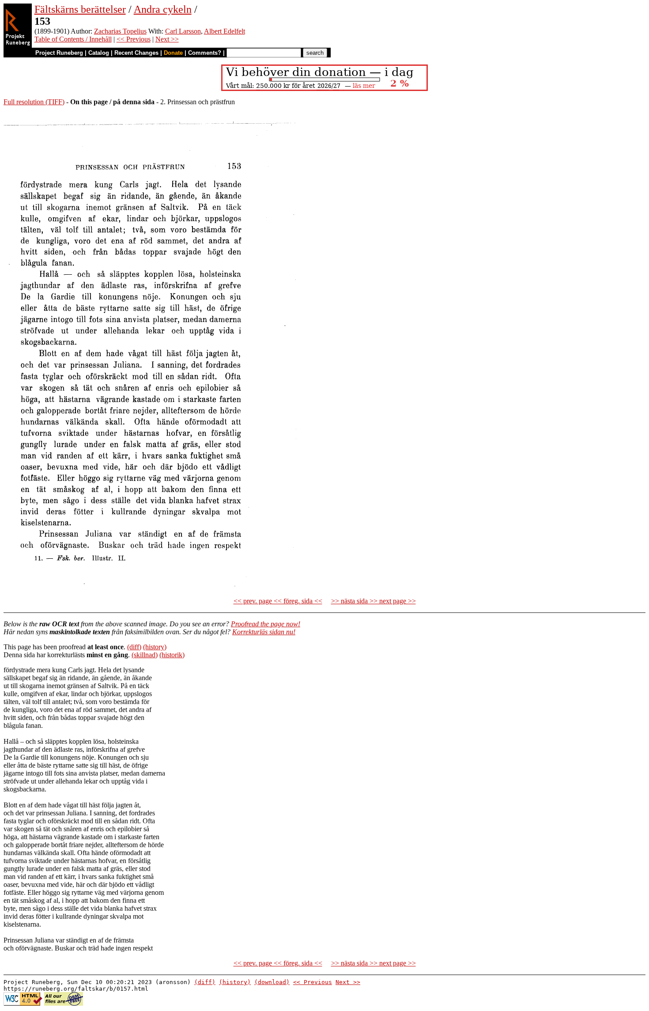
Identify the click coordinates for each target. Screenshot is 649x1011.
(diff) (134, 647)
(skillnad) (145, 655)
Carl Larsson (183, 31)
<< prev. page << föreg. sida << (278, 601)
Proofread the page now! (265, 624)
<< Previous (134, 39)
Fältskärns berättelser (80, 9)
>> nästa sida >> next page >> (373, 601)
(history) (154, 647)
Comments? (204, 52)
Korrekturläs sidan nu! (263, 632)
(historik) (172, 655)
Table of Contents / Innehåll (73, 39)
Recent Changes (136, 52)
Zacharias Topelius (120, 31)
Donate (173, 52)
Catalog (98, 52)
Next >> (167, 39)
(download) (272, 982)
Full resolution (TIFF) (34, 102)
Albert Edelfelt (224, 31)
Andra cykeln (163, 9)
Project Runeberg (59, 52)
